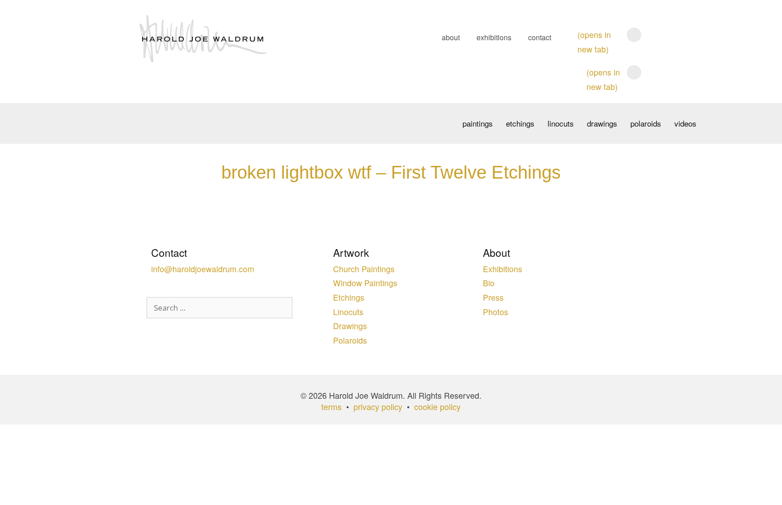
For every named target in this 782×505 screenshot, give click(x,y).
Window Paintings (365, 282)
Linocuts (561, 123)
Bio (489, 282)
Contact (539, 37)
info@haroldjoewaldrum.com (202, 268)
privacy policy (377, 406)
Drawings (602, 123)
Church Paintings (364, 268)
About (451, 37)
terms (331, 406)
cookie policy (437, 406)
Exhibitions (494, 37)
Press (493, 297)
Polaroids (645, 123)
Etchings (520, 123)
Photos (495, 311)
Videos (685, 123)
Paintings (478, 123)
